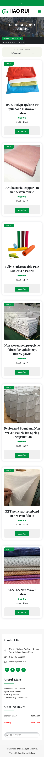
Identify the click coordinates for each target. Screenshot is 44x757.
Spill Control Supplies (12, 692)
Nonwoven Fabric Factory (14, 689)
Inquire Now (22, 131)
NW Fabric (30, 753)
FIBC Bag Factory (11, 695)
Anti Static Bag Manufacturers (16, 697)
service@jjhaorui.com (17, 662)
